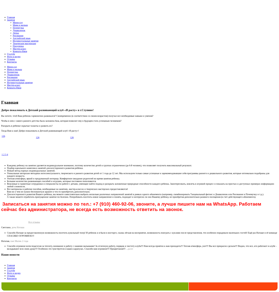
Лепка (16, 33)
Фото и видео (13, 56)
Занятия (11, 20)
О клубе (11, 54)
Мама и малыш (20, 25)
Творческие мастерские (24, 43)
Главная (11, 17)
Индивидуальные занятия (25, 41)
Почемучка (18, 28)
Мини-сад (18, 22)
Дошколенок (19, 30)
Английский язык (22, 38)
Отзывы (11, 59)
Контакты (12, 62)
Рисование (18, 35)
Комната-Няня (20, 51)
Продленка (18, 46)
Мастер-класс (19, 49)
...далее (129, 249)
